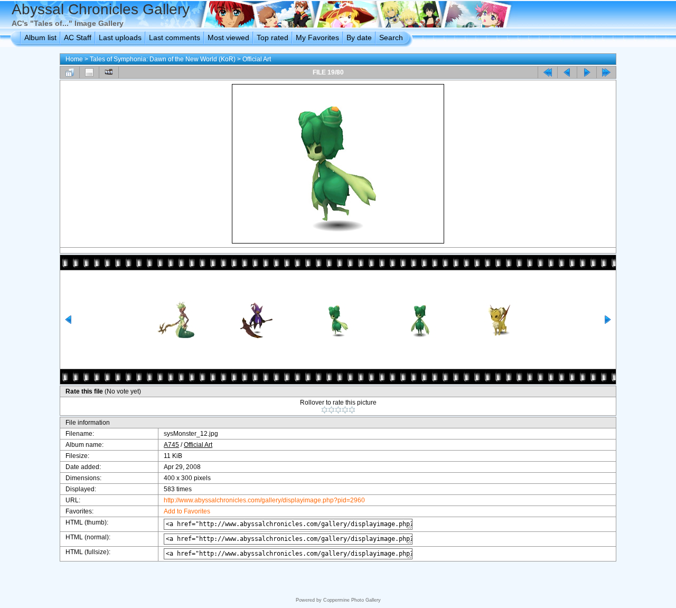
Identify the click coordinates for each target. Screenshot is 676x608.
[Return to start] (547, 72)
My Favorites (317, 37)
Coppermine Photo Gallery (352, 600)
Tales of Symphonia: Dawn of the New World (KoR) (163, 59)
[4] (345, 410)
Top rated (272, 37)
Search (391, 37)
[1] (324, 410)
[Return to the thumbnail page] (69, 72)
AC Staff (77, 37)
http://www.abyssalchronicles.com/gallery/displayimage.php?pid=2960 (264, 500)
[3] (338, 410)
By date (359, 37)
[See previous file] (567, 72)
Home (74, 59)
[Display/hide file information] (89, 72)
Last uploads (120, 37)
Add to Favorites (187, 511)
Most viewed (228, 37)
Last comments (174, 37)
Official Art (256, 59)
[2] (331, 410)
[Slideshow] (108, 72)
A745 (171, 444)
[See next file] (586, 72)
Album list (40, 37)
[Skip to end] (606, 72)
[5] (352, 410)
